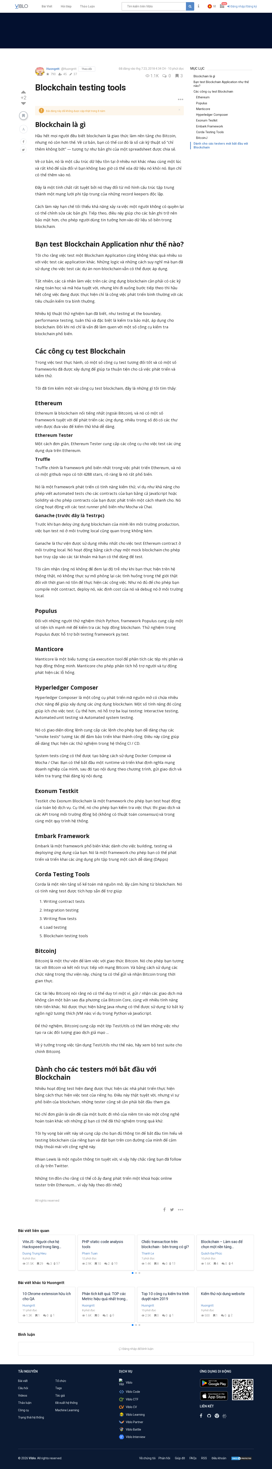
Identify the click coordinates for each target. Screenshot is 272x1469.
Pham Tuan (90, 1253)
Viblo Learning (135, 1414)
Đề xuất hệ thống (66, 1402)
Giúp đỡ (180, 1458)
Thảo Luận (87, 6)
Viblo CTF (132, 1399)
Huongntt (53, 69)
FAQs (193, 1458)
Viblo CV (131, 1407)
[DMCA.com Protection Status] (241, 1458)
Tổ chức (60, 1381)
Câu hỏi (23, 1388)
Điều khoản (219, 1458)
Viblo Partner (134, 1422)
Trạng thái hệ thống (31, 1417)
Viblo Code (133, 1391)
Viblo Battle (133, 1429)
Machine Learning (67, 1410)
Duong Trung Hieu (34, 1253)
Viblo (129, 1382)
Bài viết (23, 1381)
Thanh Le (148, 1253)
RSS (204, 1458)
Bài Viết (47, 6)
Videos (22, 1395)
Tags (58, 1388)
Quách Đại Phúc (211, 1253)
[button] (211, 6)
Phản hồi (164, 1458)
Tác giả (60, 1395)
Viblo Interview (135, 1437)
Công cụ (23, 1410)
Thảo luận (24, 1402)
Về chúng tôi (147, 1458)
